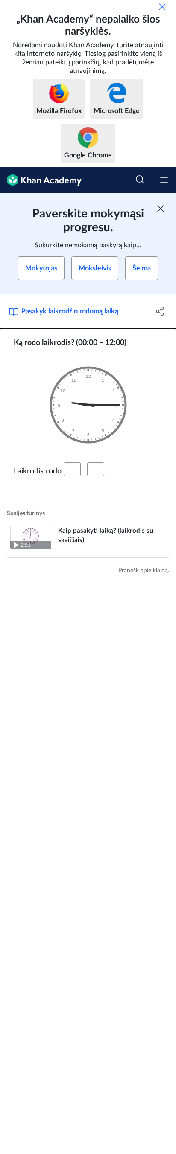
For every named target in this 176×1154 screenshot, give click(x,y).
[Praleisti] (162, 7)
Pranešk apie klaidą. (143, 571)
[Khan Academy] (41, 180)
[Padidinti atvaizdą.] (88, 405)
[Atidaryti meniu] (164, 180)
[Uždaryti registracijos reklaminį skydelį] (160, 208)
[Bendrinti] (160, 311)
